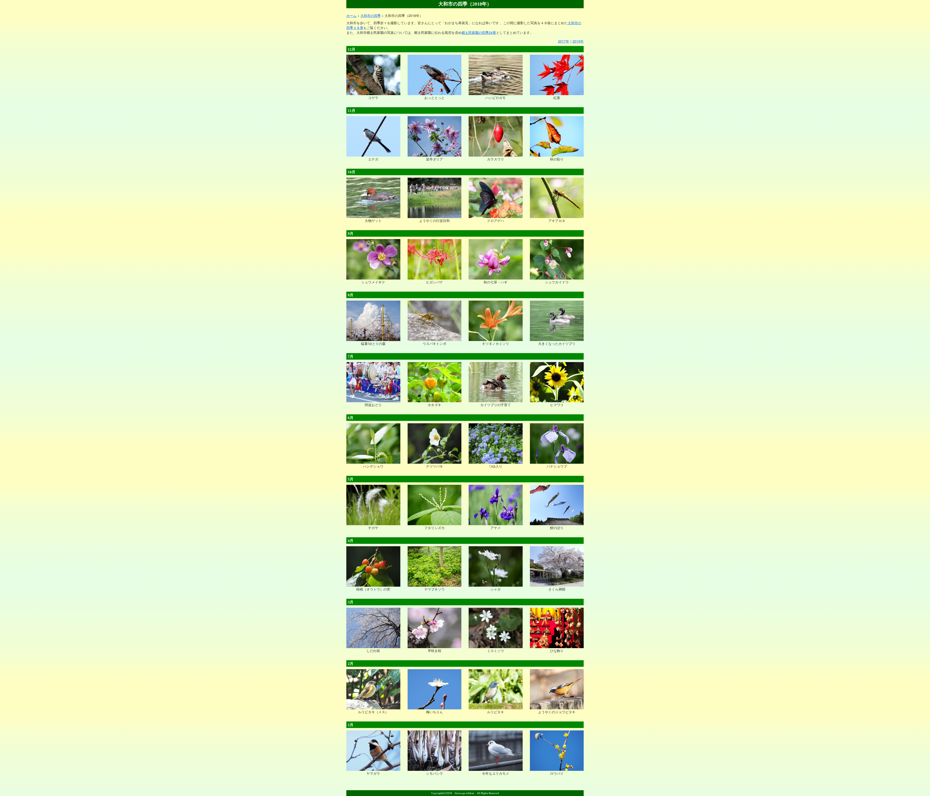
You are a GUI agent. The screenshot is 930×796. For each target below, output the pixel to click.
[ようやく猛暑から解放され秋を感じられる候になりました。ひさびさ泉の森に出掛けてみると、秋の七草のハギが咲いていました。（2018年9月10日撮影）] (496, 258)
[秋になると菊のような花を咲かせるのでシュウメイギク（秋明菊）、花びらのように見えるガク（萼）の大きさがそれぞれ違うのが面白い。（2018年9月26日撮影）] (373, 258)
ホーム (351, 15)
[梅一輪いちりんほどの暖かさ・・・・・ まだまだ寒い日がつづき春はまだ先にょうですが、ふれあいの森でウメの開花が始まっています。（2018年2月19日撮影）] (435, 688)
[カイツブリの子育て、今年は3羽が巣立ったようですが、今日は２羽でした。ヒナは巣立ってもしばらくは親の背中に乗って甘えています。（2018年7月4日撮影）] (496, 381)
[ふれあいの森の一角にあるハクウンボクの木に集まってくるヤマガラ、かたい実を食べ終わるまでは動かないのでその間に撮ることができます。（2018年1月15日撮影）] (373, 750)
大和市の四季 (370, 15)
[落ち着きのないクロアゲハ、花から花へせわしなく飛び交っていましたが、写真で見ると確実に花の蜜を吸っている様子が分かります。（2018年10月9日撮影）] (496, 197)
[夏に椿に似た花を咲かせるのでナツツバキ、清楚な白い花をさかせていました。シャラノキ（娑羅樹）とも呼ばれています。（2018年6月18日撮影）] (435, 442)
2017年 (563, 41)
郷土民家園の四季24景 (479, 32)
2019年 (578, 41)
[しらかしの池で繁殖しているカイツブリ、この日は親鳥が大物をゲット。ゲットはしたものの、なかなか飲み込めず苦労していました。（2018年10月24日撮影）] (373, 197)
